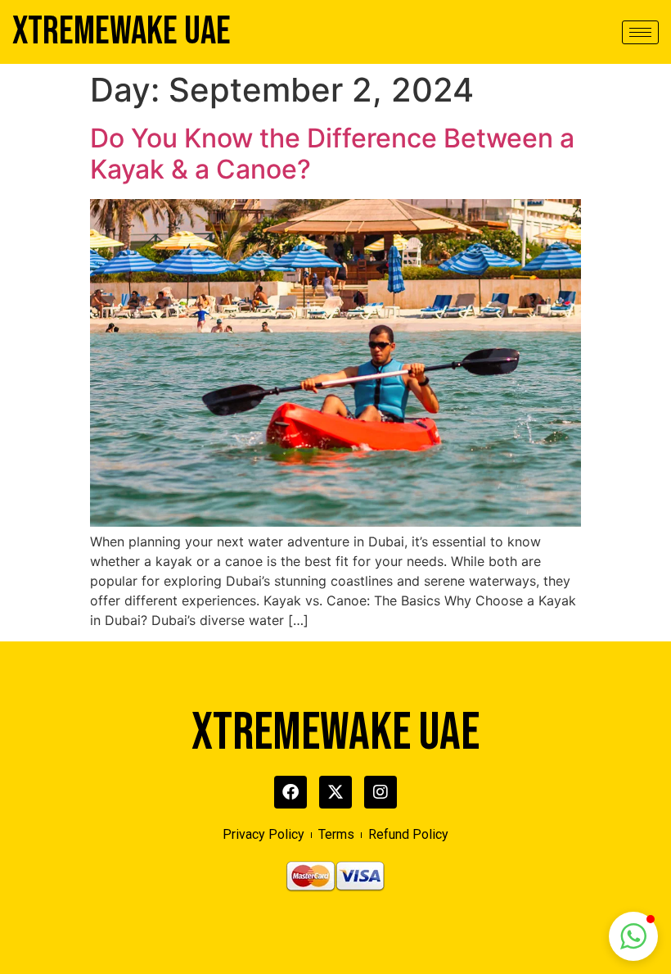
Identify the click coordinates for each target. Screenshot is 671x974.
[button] (633, 936)
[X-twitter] (335, 792)
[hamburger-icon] (640, 32)
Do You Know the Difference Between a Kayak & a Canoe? (332, 153)
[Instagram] (380, 792)
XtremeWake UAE (121, 31)
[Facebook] (290, 792)
